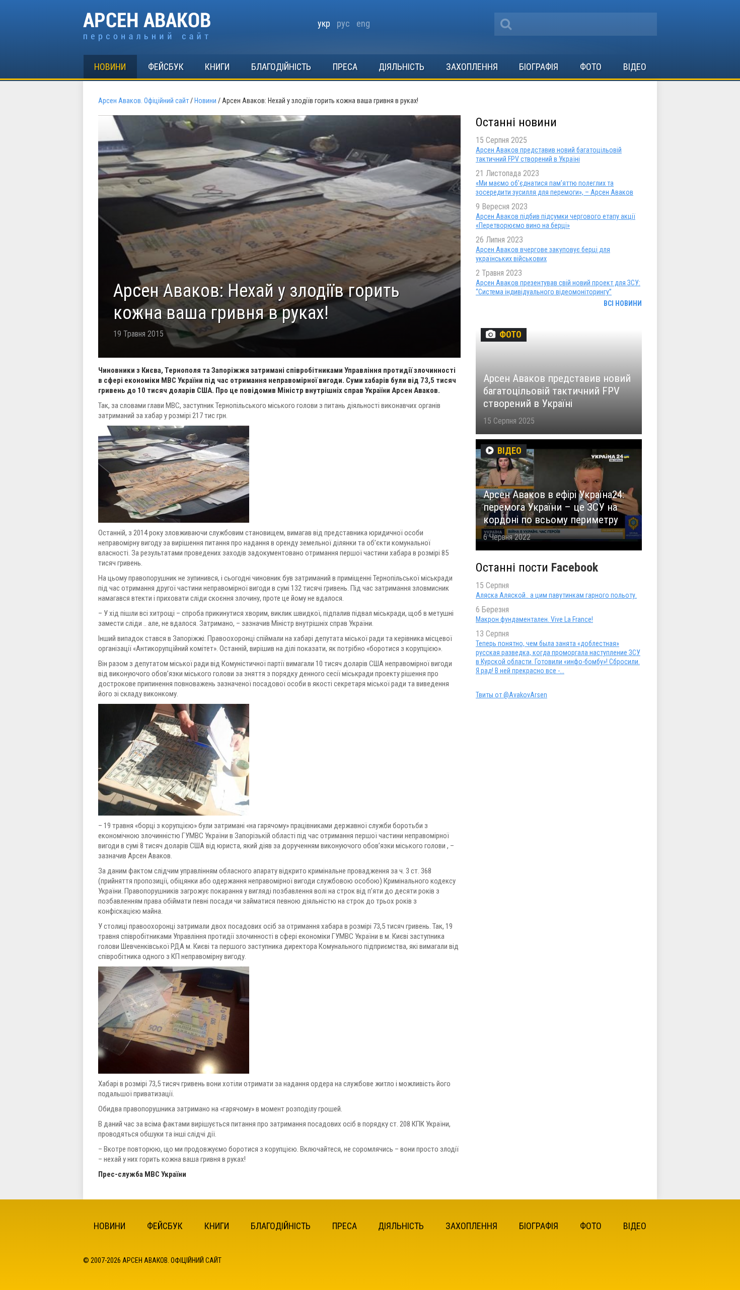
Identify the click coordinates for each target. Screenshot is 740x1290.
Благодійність (281, 66)
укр (324, 23)
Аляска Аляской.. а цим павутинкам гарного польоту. (556, 595)
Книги (217, 66)
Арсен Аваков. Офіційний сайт (146, 27)
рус (343, 23)
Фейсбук (166, 66)
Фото (591, 66)
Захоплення (472, 66)
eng (363, 23)
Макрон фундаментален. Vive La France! (534, 619)
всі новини (623, 303)
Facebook (574, 567)
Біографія (538, 66)
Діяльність (401, 66)
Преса (345, 66)
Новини (110, 66)
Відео (634, 66)
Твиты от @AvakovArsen (511, 695)
